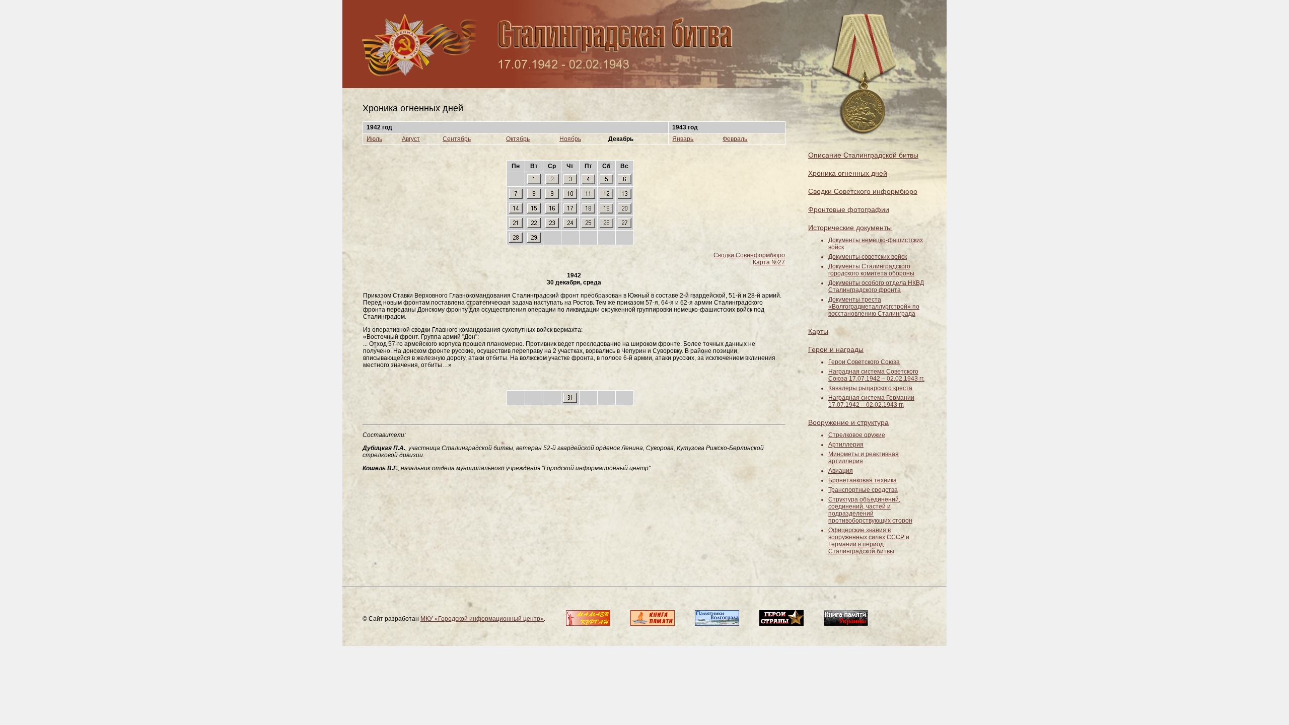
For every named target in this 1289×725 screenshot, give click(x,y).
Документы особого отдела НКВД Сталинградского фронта (876, 286)
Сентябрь (457, 138)
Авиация (840, 470)
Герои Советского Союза (864, 362)
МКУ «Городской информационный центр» (482, 618)
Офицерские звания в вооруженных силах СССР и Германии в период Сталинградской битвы (868, 541)
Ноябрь (570, 138)
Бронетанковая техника (862, 480)
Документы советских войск (867, 256)
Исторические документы (850, 228)
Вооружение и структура (848, 422)
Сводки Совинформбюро (749, 255)
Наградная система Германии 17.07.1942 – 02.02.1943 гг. (871, 401)
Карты (818, 331)
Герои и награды (836, 349)
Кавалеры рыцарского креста (870, 388)
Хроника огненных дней (847, 173)
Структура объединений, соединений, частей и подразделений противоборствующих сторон (870, 510)
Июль (374, 138)
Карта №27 (769, 262)
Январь (682, 138)
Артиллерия (846, 444)
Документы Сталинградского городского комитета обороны (871, 270)
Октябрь (518, 138)
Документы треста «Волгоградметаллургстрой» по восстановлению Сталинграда (873, 306)
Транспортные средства (863, 489)
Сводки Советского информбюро (862, 191)
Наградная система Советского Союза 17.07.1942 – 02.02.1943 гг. (876, 375)
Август (411, 138)
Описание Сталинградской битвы (863, 155)
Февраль (735, 138)
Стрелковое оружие (856, 435)
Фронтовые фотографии (848, 209)
